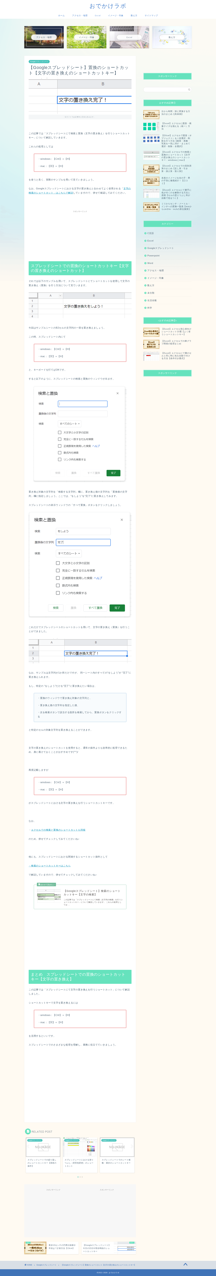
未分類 (150, 293)
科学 (149, 307)
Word (150, 263)
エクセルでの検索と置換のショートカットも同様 (58, 830)
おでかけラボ (108, 5)
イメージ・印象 (115, 15)
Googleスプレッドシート (39, 61)
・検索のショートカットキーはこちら (50, 865)
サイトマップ (151, 15)
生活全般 (152, 300)
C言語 (150, 233)
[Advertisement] (80, 234)
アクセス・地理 (80, 15)
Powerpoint (153, 255)
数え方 (134, 15)
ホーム (61, 15)
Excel (98, 15)
